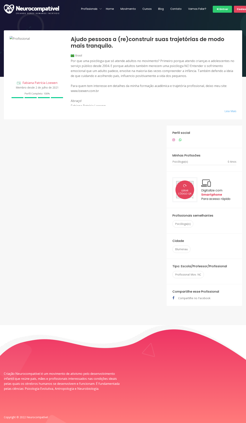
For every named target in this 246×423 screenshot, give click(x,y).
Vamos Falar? (197, 9)
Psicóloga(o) (183, 224)
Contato (176, 9)
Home (110, 9)
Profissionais (89, 9)
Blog (161, 9)
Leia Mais (230, 111)
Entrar (223, 9)
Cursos (147, 9)
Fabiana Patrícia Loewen (39, 83)
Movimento (128, 9)
